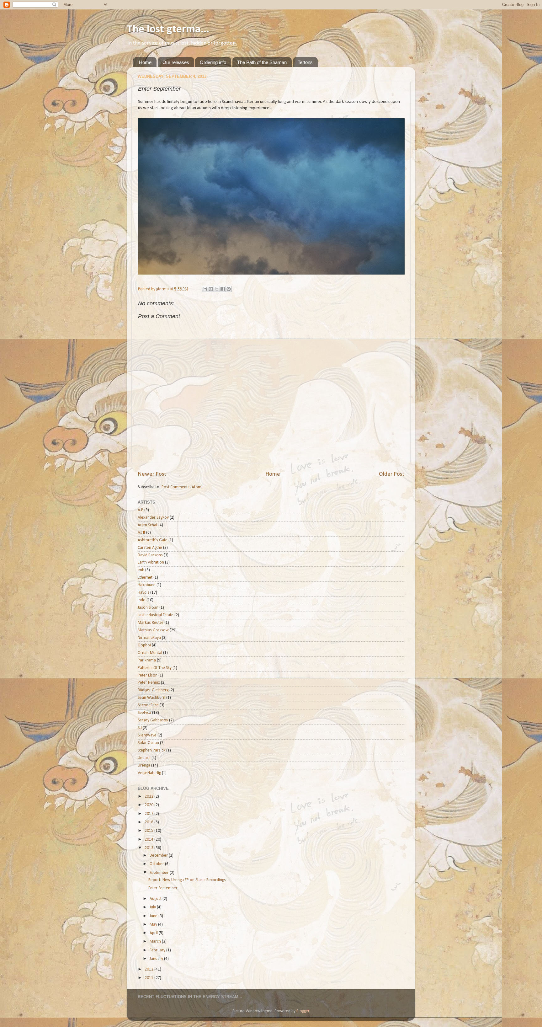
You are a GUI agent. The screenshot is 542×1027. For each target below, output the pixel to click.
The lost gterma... (168, 29)
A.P (140, 510)
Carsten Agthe (150, 548)
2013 (149, 848)
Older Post (391, 474)
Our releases (175, 62)
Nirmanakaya (149, 638)
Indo (142, 600)
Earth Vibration (151, 562)
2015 (149, 831)
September (160, 873)
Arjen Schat (147, 525)
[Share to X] (217, 289)
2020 (149, 805)
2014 (149, 839)
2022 (149, 796)
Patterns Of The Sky (155, 668)
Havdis (143, 593)
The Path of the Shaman (262, 62)
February (158, 950)
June (154, 916)
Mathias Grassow (153, 630)
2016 (149, 822)
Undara (144, 758)
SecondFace (148, 705)
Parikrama (147, 660)
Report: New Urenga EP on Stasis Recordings (187, 880)
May (154, 925)
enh (141, 570)
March (156, 941)
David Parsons (150, 555)
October (157, 864)
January (157, 959)
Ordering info (213, 62)
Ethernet (145, 577)
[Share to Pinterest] (229, 289)
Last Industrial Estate (155, 615)
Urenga (144, 765)
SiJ (140, 728)
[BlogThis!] (211, 289)
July (153, 907)
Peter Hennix (149, 683)
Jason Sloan (148, 608)
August (156, 899)
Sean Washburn (151, 698)
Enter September (163, 888)
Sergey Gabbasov (153, 720)
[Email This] (205, 289)
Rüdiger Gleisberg (153, 690)
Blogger (302, 1011)
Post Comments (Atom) (182, 487)
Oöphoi (144, 645)
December (159, 855)
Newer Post (152, 474)
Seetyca (144, 713)
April (154, 933)
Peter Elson (147, 675)
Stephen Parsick (151, 750)
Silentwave (147, 735)
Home (145, 62)
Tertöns (305, 62)
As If (141, 533)
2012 (149, 969)
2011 (149, 978)
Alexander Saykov (153, 518)
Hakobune (147, 585)
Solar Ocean (148, 743)
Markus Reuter (150, 623)
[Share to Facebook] (223, 289)
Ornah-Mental (150, 653)
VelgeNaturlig (149, 773)
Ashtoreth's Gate (152, 540)
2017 (149, 814)
